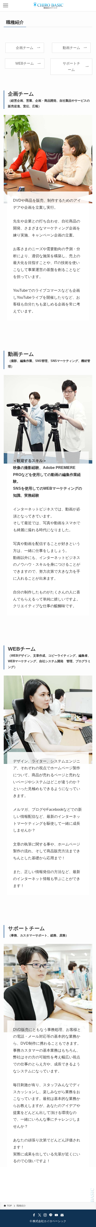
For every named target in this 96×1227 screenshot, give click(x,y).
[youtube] (56, 1215)
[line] (51, 1215)
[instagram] (45, 1215)
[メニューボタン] (5, 5)
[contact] (62, 1215)
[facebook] (34, 1215)
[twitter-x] (40, 1215)
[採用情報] (48, 5)
